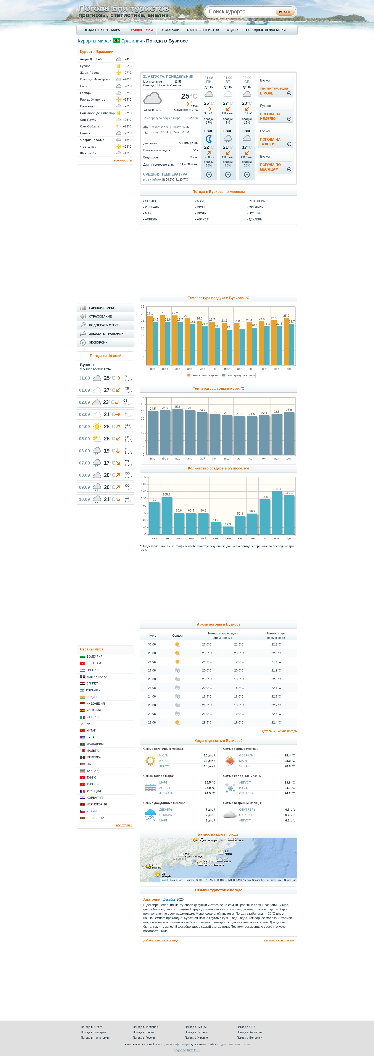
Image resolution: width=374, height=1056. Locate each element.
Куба (90, 737)
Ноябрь (165, 815)
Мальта (93, 750)
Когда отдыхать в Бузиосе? (219, 741)
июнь (201, 207)
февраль (152, 207)
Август (165, 766)
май (200, 201)
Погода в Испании (196, 1032)
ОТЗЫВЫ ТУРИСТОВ (203, 30)
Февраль (246, 755)
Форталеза (88, 146)
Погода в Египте (91, 1026)
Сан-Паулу (88, 119)
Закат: (177, 127)
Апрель (165, 788)
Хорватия (95, 797)
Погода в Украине (196, 1037)
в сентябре (152, 179)
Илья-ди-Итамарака (95, 79)
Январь (245, 766)
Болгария (95, 656)
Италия (92, 717)
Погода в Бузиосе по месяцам (219, 192)
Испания (94, 710)
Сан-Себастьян (91, 126)
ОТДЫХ (232, 30)
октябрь (256, 207)
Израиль (93, 690)
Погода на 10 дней (105, 356)
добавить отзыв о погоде (160, 940)
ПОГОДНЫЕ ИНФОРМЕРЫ (266, 30)
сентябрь (257, 201)
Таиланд (93, 770)
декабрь (255, 219)
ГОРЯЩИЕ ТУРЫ (140, 30)
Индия (92, 697)
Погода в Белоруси (249, 1037)
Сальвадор (88, 106)
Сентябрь (247, 793)
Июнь (164, 761)
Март (243, 761)
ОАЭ (90, 764)
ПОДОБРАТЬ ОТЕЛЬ (104, 325)
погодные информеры (174, 1044)
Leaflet (164, 880)
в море (274, 91)
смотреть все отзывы (279, 940)
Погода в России (144, 1037)
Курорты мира (93, 41)
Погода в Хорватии (249, 1032)
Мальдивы (95, 744)
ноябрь (255, 213)
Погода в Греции (143, 1032)
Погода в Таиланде (145, 1026)
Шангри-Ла (88, 153)
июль (201, 213)
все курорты (123, 160)
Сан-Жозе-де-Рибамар (97, 113)
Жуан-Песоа (89, 72)
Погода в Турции (195, 1026)
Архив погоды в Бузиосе (218, 624)
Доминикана (97, 676)
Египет (92, 683)
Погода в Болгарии (93, 1032)
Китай (91, 730)
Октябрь (246, 815)
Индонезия (96, 703)
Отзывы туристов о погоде (218, 890)
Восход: (155, 127)
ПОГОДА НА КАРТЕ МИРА (100, 30)
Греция (92, 670)
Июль (163, 755)
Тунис (91, 777)
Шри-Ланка (95, 818)
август (203, 219)
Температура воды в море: (162, 118)
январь (151, 201)
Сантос (85, 133)
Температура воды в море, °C (218, 388)
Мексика (94, 757)
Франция (94, 791)
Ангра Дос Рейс (91, 59)
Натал (84, 86)
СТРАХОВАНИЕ (100, 316)
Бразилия (131, 41)
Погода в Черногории (95, 1037)
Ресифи (86, 93)
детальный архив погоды (279, 731)
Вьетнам (94, 663)
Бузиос (85, 66)
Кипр (90, 723)
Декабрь (166, 809)
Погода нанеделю (270, 116)
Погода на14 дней (270, 142)
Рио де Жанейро (92, 99)
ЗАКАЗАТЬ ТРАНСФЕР (106, 334)
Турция (92, 784)
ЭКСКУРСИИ (170, 30)
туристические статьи (234, 1044)
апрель (151, 219)
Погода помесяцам (270, 167)
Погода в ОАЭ (246, 1026)
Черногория (97, 804)
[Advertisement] (218, 57)
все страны (124, 825)
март (149, 213)
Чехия (92, 811)
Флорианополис (92, 140)
